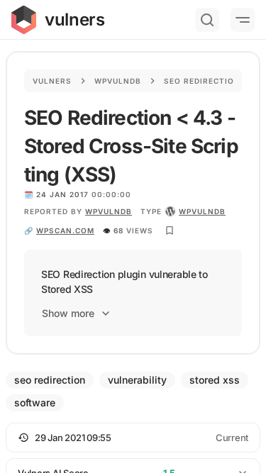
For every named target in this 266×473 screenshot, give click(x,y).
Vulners (52, 81)
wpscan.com (65, 230)
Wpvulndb (117, 81)
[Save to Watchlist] (169, 230)
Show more (68, 313)
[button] (133, 437)
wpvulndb (108, 211)
